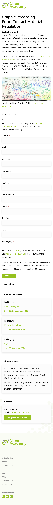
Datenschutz (7, 481)
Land (4, 230)
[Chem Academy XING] (7, 497)
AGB (17, 251)
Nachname (7, 171)
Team (4, 462)
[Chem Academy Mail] (12, 497)
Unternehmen (8, 194)
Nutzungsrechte (9, 114)
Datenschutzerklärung (15, 254)
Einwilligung (8, 241)
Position (5, 183)
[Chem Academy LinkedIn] (3, 497)
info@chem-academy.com (17, 418)
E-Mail (5, 206)
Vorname (6, 159)
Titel (4, 147)
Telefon (5, 218)
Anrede (6, 135)
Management (8, 465)
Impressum (7, 484)
